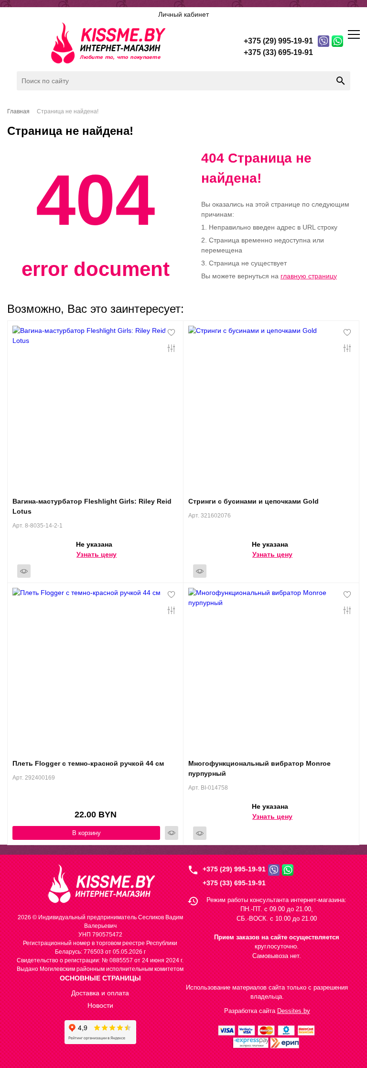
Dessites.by (293, 1010)
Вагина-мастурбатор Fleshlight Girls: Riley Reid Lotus (92, 506)
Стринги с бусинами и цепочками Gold (253, 501)
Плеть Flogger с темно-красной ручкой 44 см (88, 763)
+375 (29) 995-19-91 (234, 869)
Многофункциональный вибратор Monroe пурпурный (259, 768)
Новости (100, 1005)
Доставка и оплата (100, 993)
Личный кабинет (183, 14)
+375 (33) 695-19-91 (234, 883)
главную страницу (309, 276)
